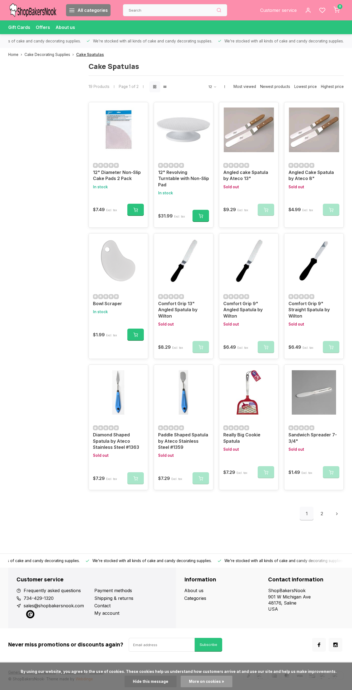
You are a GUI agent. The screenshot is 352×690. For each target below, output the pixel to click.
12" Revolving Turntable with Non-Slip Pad (183, 178)
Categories (195, 598)
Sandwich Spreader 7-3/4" (312, 438)
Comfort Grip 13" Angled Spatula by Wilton (177, 310)
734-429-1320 (39, 598)
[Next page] (337, 513)
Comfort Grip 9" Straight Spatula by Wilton (309, 310)
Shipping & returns (113, 598)
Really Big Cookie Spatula (241, 438)
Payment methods (113, 590)
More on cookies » (206, 681)
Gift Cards (19, 27)
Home (13, 54)
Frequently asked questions (52, 590)
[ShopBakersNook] (33, 10)
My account (106, 613)
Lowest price (305, 86)
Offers (43, 27)
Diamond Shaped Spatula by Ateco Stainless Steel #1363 (116, 441)
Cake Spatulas (90, 54)
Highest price (332, 86)
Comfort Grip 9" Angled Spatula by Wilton (243, 310)
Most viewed (244, 86)
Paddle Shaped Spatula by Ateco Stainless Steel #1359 (183, 441)
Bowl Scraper (107, 303)
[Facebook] (319, 645)
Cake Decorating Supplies (47, 54)
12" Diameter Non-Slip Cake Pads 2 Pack (117, 175)
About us (65, 27)
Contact (102, 605)
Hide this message (150, 681)
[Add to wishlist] (139, 110)
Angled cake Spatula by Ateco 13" (245, 175)
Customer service (278, 10)
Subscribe (208, 644)
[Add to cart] (135, 210)
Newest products (275, 86)
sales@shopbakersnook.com (54, 605)
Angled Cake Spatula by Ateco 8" (311, 175)
